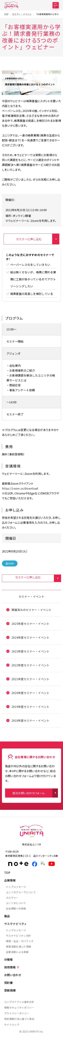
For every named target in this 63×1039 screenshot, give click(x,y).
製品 (7, 916)
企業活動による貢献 (17, 952)
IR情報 (8, 959)
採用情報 (10, 967)
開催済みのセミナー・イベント (31, 610)
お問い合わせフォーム (31, 1035)
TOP (7, 872)
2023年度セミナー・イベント (31, 651)
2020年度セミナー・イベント (31, 693)
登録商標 (10, 990)
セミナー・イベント (31, 596)
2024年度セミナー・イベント (31, 637)
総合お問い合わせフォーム (29, 793)
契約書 (8, 982)
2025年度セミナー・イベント (31, 623)
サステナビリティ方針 (18, 935)
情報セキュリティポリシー (19, 1007)
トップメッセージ (16, 886)
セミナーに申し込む (29, 239)
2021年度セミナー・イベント (31, 679)
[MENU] (55, 5)
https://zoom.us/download (20, 488)
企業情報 (10, 880)
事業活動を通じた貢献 (18, 946)
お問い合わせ (12, 975)
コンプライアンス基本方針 (19, 1002)
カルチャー (12, 897)
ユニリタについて (16, 903)
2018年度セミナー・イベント (31, 720)
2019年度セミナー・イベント (31, 707)
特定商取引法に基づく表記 (19, 1019)
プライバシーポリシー (16, 1013)
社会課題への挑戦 (16, 908)
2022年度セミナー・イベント (31, 665)
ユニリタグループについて (21, 892)
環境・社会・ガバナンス (20, 941)
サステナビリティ (15, 924)
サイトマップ (11, 1024)
